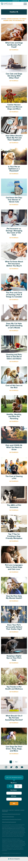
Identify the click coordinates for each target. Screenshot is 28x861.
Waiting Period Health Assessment (9, 822)
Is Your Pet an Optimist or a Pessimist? (14, 169)
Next (16, 762)
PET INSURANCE (17, 20)
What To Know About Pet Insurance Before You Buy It (14, 263)
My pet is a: (14, 782)
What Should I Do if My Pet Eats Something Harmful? (14, 718)
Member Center (5, 810)
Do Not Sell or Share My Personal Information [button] (11, 814)
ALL (24, 20)
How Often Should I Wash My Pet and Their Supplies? (14, 138)
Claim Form (11, 810)
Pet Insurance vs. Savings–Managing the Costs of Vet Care (14, 232)
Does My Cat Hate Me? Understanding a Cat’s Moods (14, 325)
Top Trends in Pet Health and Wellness (14, 688)
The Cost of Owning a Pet (14, 477)
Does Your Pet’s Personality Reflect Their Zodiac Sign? (14, 627)
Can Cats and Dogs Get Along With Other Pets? (14, 76)
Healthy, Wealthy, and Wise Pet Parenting (14, 416)
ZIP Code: (13, 796)
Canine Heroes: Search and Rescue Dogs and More (14, 107)
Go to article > (14, 50)
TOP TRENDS (22, 19)
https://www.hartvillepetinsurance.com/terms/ (11, 828)
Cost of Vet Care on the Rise (14, 386)
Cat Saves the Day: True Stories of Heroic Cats (14, 199)
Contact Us (24, 1)
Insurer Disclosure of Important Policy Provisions (11, 819)
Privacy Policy (5, 811)
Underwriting (15, 1)
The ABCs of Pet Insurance (14, 506)
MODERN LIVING (7, 20)
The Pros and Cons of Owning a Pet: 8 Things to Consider (14, 295)
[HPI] (6, 4)
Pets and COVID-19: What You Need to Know (14, 447)
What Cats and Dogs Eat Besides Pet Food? (14, 45)
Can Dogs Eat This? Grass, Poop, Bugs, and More (14, 749)
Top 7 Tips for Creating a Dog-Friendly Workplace (14, 536)
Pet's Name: (13, 790)
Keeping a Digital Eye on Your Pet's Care (14, 658)
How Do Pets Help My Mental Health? (14, 597)
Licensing (22, 810)
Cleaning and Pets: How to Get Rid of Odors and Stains (14, 356)
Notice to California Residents (8, 816)
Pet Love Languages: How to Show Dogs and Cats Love (14, 567)
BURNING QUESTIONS (13, 19)
